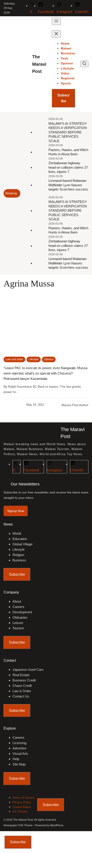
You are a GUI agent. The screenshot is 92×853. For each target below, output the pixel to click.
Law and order (14, 359)
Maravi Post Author (75, 405)
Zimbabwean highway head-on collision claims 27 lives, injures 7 (68, 167)
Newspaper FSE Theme (18, 825)
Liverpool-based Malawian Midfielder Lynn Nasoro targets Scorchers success (68, 185)
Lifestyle (34, 359)
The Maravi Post (39, 64)
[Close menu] (56, 34)
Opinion (49, 359)
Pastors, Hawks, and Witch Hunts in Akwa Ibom (68, 152)
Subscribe (63, 98)
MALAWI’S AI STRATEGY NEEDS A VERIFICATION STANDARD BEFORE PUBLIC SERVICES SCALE (67, 132)
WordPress (56, 825)
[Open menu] (56, 21)
